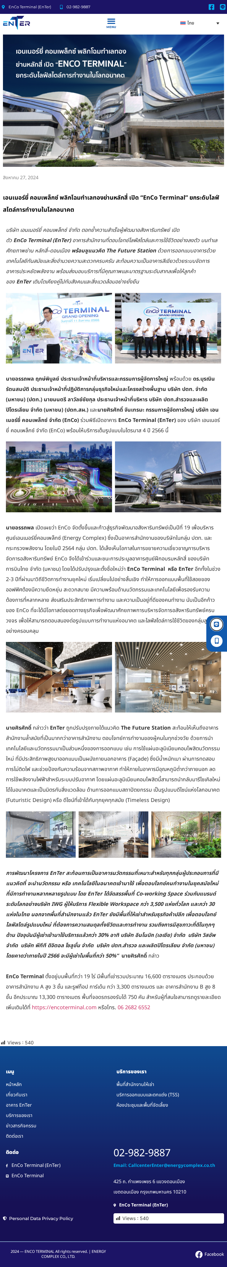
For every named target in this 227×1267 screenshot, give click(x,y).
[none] (200, 23)
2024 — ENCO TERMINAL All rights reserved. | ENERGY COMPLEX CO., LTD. (58, 1254)
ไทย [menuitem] (190, 23)
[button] (111, 20)
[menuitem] (200, 23)
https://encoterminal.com (65, 1008)
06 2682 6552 (134, 1008)
